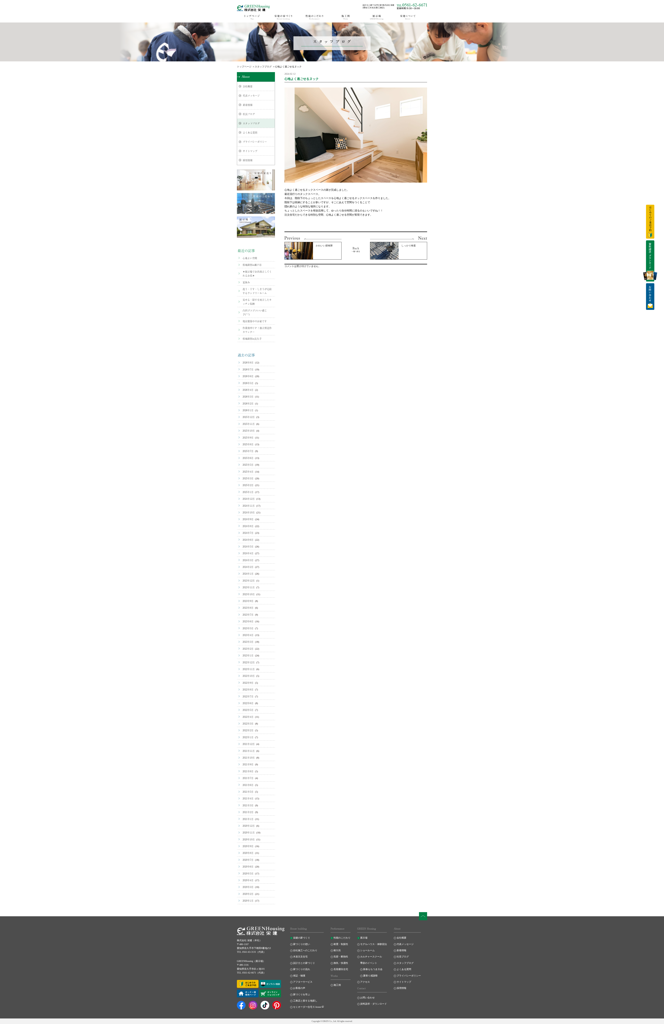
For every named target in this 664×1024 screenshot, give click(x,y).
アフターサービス (302, 982)
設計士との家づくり (304, 963)
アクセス (365, 982)
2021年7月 (248, 778)
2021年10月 (249, 757)
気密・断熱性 (341, 956)
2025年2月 (248, 485)
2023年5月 (248, 628)
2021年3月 (248, 805)
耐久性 (337, 950)
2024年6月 (248, 539)
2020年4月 (248, 880)
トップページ (244, 66)
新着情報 (247, 105)
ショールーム (367, 950)
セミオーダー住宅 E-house (307, 1007)
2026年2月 (248, 403)
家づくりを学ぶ (301, 994)
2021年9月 (248, 764)
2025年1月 (248, 492)
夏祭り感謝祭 (370, 975)
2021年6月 (248, 785)
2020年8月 (248, 853)
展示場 (363, 938)
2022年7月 (248, 696)
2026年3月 (248, 396)
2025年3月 (248, 478)
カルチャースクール (371, 956)
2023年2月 (248, 648)
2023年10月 (249, 594)
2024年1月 (248, 573)
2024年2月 (248, 567)
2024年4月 (248, 553)
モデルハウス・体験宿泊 (373, 944)
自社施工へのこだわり (305, 950)
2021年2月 (248, 812)
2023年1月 (248, 655)
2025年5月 (248, 464)
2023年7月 (248, 614)
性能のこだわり (342, 938)
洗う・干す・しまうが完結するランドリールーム (257, 290)
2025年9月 (248, 437)
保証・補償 (299, 975)
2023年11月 (249, 587)
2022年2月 (248, 730)
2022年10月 (249, 675)
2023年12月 (249, 580)
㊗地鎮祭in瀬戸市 (252, 264)
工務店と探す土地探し (305, 1000)
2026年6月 (248, 376)
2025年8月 (248, 444)
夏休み (246, 282)
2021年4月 (248, 798)
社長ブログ (249, 114)
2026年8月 (248, 362)
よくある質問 (250, 132)
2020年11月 (249, 832)
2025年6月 (248, 458)
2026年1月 (248, 410)
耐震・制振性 (341, 944)
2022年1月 (248, 737)
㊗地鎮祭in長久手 (252, 338)
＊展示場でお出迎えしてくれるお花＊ (257, 273)
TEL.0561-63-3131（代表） (251, 952)
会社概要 (247, 86)
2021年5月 (248, 791)
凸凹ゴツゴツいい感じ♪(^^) (255, 312)
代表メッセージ (251, 95)
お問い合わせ (367, 997)
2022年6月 (248, 703)
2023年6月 (248, 621)
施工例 (337, 985)
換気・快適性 (341, 963)
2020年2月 (248, 894)
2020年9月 (248, 846)
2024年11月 (249, 505)
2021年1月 (248, 819)
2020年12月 (249, 825)
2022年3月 (248, 723)
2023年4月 (248, 635)
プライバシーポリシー (255, 141)
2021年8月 (248, 771)
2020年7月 (248, 859)
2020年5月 (248, 873)
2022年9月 (248, 682)
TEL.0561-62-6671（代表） (251, 972)
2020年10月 (249, 839)
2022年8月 (248, 689)
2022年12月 (249, 662)
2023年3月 (248, 641)
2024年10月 (249, 512)
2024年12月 (249, 498)
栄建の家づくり (301, 938)
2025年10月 (249, 430)
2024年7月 (248, 532)
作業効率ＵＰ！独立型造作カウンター (257, 329)
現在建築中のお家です (255, 321)
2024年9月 (248, 519)
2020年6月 (248, 866)
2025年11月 (249, 424)
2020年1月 (248, 900)
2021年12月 (249, 744)
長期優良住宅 (341, 969)
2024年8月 (248, 526)
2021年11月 (249, 751)
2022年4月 (248, 716)
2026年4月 (248, 389)
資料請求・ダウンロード (373, 1004)
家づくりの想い (301, 944)
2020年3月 (248, 887)
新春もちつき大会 (372, 969)
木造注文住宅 (300, 956)
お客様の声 (299, 988)
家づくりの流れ (301, 969)
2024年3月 (248, 560)
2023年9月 (248, 601)
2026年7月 (248, 369)
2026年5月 (248, 383)
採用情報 (247, 160)
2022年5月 (248, 710)
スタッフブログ (263, 66)
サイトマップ (250, 151)
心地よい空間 (250, 258)
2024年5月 (248, 546)
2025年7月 (248, 451)
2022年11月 (249, 669)
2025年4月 (248, 471)
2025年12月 (249, 417)
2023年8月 (248, 607)
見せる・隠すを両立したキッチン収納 (257, 301)
